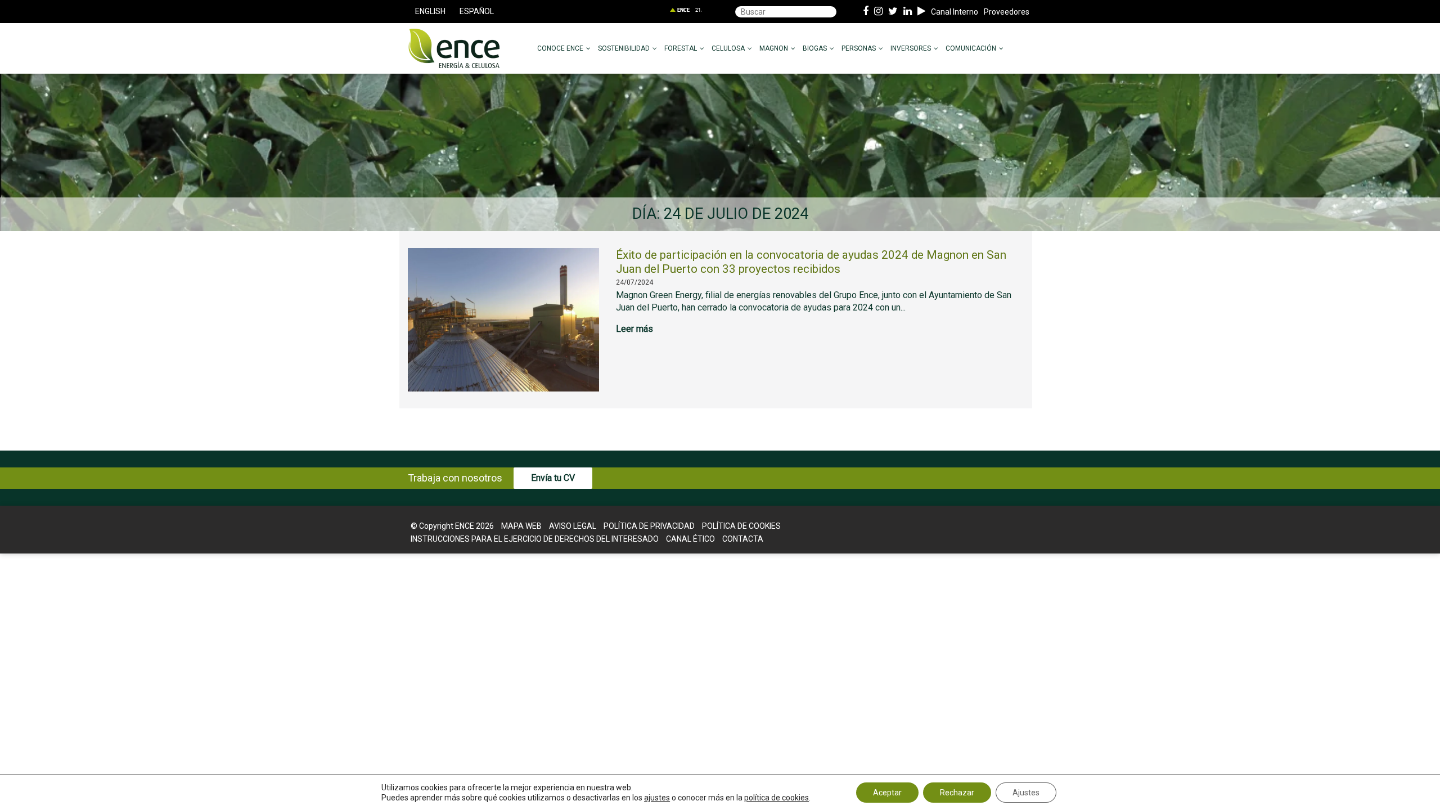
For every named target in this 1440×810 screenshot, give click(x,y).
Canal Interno (954, 11)
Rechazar (957, 792)
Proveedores (1006, 11)
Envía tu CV (553, 477)
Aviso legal (572, 525)
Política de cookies (741, 525)
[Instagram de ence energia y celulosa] (878, 12)
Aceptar (887, 792)
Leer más (634, 328)
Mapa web (521, 525)
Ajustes (1026, 792)
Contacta (742, 538)
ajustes (657, 797)
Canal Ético (690, 538)
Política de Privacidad (649, 525)
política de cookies (776, 797)
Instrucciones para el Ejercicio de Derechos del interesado (535, 538)
